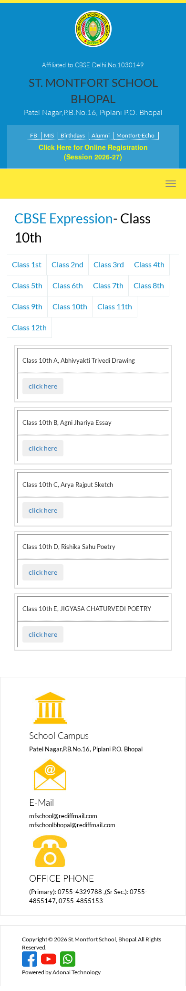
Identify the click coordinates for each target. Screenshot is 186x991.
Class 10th (69, 306)
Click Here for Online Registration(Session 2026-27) (93, 151)
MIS (49, 135)
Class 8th (149, 285)
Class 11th (114, 306)
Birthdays (73, 135)
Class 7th (108, 285)
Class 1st (26, 264)
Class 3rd (108, 264)
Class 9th (27, 306)
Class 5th (27, 285)
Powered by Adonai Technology (61, 972)
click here (43, 386)
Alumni (101, 135)
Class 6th (67, 285)
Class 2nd (67, 264)
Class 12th (29, 327)
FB (33, 135)
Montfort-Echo (135, 135)
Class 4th (149, 264)
